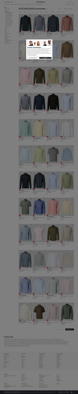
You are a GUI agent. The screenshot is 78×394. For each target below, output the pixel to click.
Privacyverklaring (29, 55)
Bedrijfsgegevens (34, 55)
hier (33, 54)
